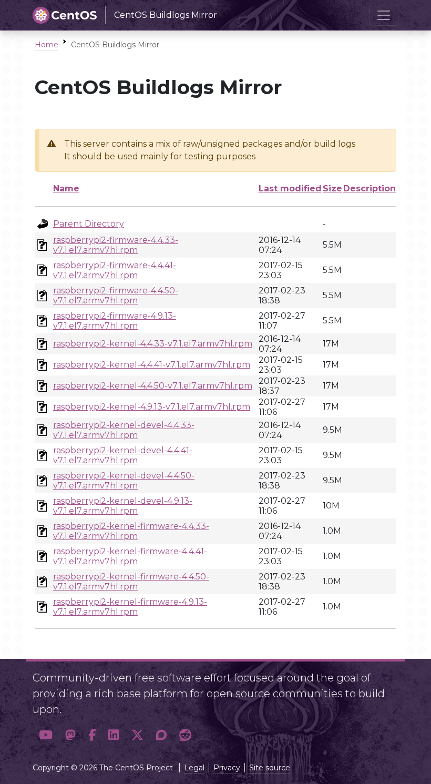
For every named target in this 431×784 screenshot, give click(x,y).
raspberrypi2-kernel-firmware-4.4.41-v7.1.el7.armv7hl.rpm (130, 556)
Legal (194, 767)
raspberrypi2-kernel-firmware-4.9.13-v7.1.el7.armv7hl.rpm (130, 607)
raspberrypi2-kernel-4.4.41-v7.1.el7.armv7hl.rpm (151, 365)
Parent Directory (88, 224)
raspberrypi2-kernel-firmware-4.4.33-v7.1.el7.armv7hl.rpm (131, 531)
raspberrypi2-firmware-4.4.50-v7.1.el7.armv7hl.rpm (115, 296)
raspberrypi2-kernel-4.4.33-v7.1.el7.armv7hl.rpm (152, 344)
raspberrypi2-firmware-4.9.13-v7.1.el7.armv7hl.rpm (114, 321)
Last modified (290, 189)
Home (46, 44)
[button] (46, 735)
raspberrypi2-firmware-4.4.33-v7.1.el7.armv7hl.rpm (115, 245)
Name (66, 189)
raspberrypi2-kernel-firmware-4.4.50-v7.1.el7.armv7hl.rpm (131, 582)
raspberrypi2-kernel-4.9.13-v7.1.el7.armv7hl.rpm (151, 407)
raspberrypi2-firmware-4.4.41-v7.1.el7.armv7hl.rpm (114, 270)
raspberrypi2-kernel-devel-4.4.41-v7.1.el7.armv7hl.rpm (122, 455)
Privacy (226, 767)
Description (369, 189)
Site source (269, 767)
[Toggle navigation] (383, 15)
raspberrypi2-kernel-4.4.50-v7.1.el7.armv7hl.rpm (152, 386)
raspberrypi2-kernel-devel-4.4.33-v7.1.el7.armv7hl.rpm (123, 430)
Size (332, 189)
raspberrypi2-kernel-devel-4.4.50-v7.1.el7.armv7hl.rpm (123, 481)
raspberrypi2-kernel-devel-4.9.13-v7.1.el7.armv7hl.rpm (122, 506)
